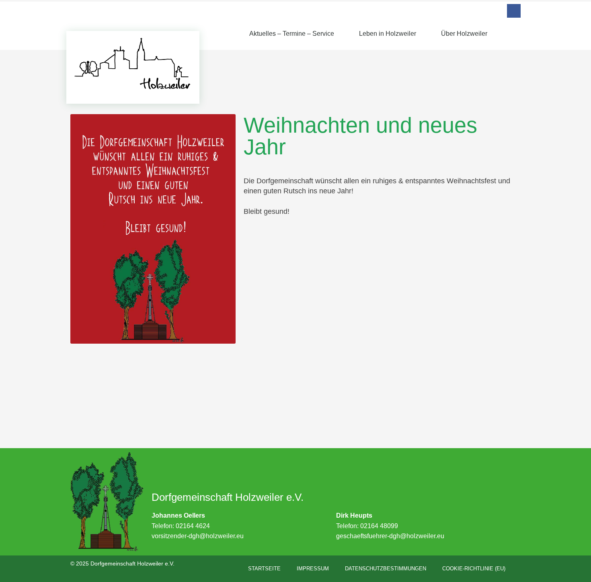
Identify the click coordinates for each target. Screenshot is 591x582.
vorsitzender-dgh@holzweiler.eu (198, 536)
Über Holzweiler (464, 33)
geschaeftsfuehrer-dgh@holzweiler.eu (390, 536)
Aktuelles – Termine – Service (291, 33)
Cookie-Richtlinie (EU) (473, 569)
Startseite (264, 569)
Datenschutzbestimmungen (385, 569)
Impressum (313, 569)
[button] (513, 33)
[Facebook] (514, 11)
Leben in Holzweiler (387, 33)
